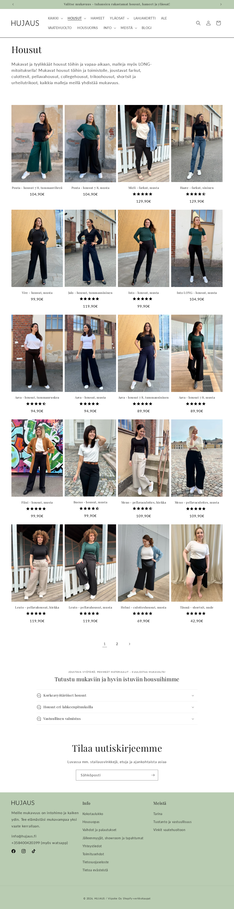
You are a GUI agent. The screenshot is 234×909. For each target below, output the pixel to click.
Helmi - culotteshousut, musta (143, 607)
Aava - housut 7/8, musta (197, 397)
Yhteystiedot (92, 846)
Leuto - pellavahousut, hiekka (37, 607)
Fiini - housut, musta (37, 502)
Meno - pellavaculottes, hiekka (143, 502)
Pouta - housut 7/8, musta (90, 188)
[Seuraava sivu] (129, 644)
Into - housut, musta (143, 293)
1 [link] (105, 643)
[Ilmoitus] (221, 4)
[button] (55, 18)
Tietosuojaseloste (95, 862)
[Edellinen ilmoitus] (13, 4)
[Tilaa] (153, 775)
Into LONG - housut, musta (197, 293)
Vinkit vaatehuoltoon (169, 830)
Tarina (157, 814)
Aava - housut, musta (90, 397)
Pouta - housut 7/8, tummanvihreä (37, 188)
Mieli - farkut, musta (143, 188)
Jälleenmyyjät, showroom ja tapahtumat (113, 838)
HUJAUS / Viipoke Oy (108, 898)
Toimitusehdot (93, 854)
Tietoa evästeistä (95, 870)
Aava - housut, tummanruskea (37, 397)
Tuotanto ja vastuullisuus (172, 822)
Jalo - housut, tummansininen (90, 293)
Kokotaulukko (92, 814)
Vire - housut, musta (37, 293)
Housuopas (91, 822)
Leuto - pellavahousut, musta (90, 607)
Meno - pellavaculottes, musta (197, 502)
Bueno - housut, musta (90, 502)
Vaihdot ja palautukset (99, 830)
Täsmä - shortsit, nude (197, 607)
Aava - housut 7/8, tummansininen (143, 397)
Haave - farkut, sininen (197, 188)
